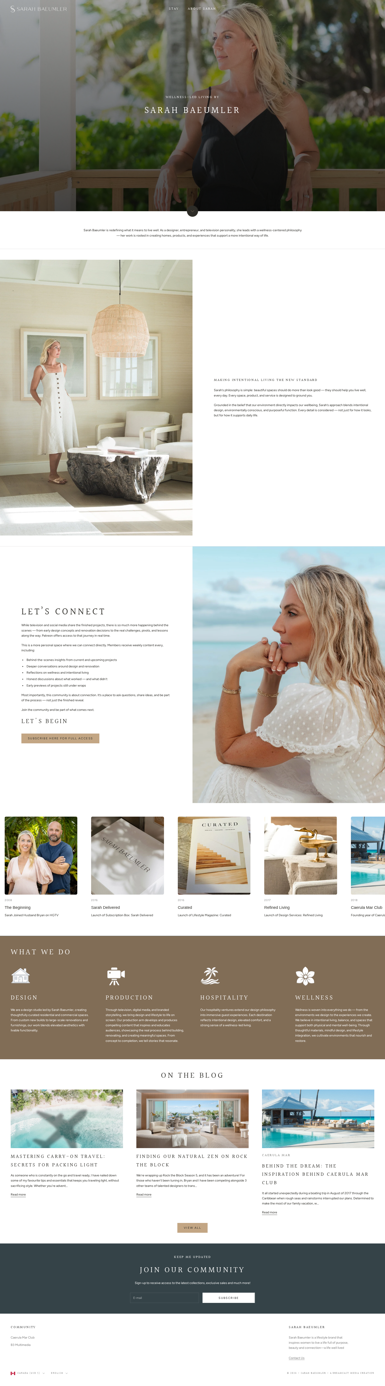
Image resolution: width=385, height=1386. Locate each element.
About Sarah (202, 9)
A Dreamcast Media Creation (352, 1373)
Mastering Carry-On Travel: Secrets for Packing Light (58, 1161)
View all (192, 1227)
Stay (174, 9)
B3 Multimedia (21, 1345)
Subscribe (229, 1298)
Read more (18, 1194)
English (57, 1373)
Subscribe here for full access (60, 738)
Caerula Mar (276, 1155)
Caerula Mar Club (23, 1337)
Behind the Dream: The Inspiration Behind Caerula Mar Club (315, 1174)
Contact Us (297, 1358)
